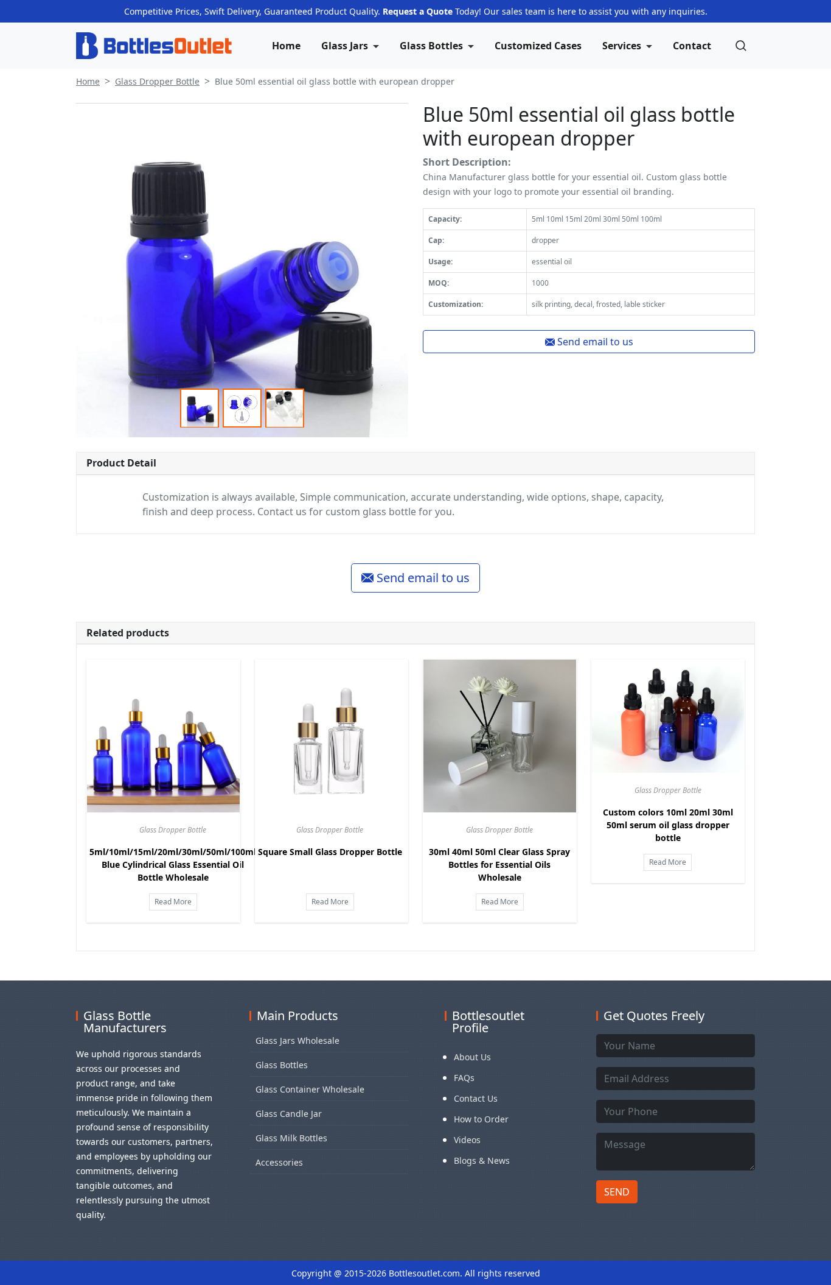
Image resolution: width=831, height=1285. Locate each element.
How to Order (481, 1119)
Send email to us (594, 341)
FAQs (464, 1077)
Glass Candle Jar (289, 1113)
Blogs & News (482, 1160)
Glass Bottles (282, 1065)
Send (617, 1192)
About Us (472, 1057)
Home (286, 45)
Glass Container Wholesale (310, 1089)
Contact (692, 45)
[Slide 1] (199, 408)
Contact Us (476, 1098)
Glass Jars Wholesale (297, 1040)
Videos (467, 1140)
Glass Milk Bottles (291, 1138)
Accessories (279, 1162)
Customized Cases (538, 45)
